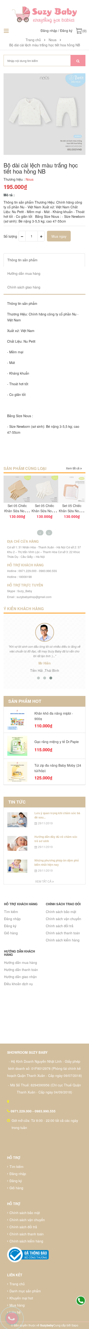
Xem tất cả (73, 468)
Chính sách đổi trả (59, 925)
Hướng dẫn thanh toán (21, 969)
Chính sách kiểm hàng (63, 940)
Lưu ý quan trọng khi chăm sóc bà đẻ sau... (57, 815)
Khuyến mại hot (21, 1298)
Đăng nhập (49, 30)
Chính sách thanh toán (63, 933)
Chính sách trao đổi (63, 904)
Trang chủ (17, 1283)
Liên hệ (15, 1312)
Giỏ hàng (11, 933)
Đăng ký (66, 30)
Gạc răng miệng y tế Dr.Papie (56, 741)
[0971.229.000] (80, 1301)
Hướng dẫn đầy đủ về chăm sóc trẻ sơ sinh (55, 839)
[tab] (44, 260)
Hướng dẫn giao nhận (20, 976)
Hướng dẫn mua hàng (20, 962)
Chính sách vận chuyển (63, 918)
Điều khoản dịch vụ (18, 983)
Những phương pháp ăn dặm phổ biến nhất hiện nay (56, 862)
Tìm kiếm (11, 911)
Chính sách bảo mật (61, 911)
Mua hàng (17, 1305)
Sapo (74, 1325)
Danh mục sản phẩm (25, 1291)
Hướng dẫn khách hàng (19, 953)
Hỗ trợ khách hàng (20, 904)
